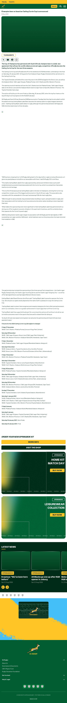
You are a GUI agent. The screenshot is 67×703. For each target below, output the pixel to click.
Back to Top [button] (33, 699)
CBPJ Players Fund (8, 668)
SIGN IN (54, 6)
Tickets (11, 2)
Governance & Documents (10, 666)
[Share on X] (3, 59)
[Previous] (3, 587)
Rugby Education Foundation (11, 671)
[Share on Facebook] (12, 59)
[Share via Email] (8, 59)
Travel (4, 2)
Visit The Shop (33, 447)
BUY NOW (57, 470)
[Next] (7, 587)
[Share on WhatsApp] (16, 59)
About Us (5, 663)
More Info (33, 442)
